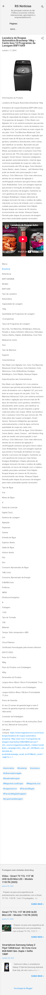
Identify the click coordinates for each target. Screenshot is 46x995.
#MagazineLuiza (33, 783)
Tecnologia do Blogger (23, 988)
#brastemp (22, 768)
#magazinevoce (10, 789)
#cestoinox (35, 768)
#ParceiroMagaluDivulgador (14, 794)
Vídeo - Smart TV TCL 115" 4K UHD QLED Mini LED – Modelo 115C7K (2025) (18, 879)
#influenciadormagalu (12, 773)
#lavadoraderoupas (11, 778)
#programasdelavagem (13, 799)
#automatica (8, 768)
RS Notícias (23, 6)
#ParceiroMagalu (27, 789)
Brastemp (6, 269)
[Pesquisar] (42, 7)
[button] (42, 38)
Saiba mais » (37, 904)
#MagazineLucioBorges (13, 783)
